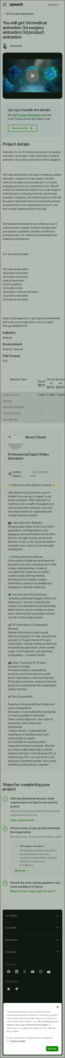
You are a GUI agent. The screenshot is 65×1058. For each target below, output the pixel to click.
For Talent (10, 927)
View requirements (22, 820)
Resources (11, 939)
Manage (52, 1048)
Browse (53, 4)
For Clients (11, 915)
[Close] (57, 1007)
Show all (19, 870)
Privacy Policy (18, 1041)
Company (10, 951)
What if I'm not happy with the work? (32, 891)
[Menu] (5, 4)
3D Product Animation (27, 115)
